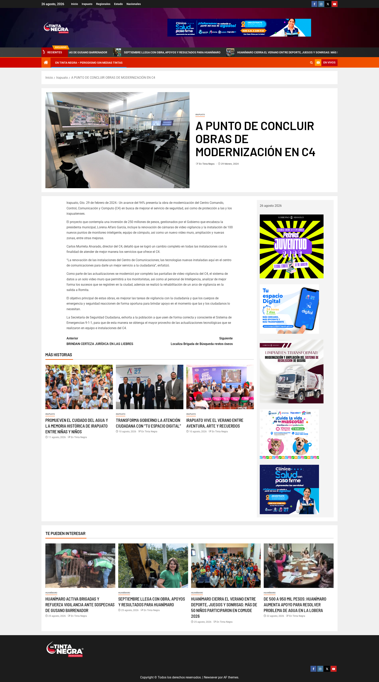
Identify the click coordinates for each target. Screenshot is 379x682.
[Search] (311, 62)
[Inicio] (46, 63)
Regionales (103, 4)
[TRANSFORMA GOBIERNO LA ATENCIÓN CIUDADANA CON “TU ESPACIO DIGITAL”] (149, 387)
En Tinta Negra (207, 163)
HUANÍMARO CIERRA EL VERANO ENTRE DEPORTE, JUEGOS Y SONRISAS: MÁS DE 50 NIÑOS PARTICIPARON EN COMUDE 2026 (268, 52)
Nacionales (134, 4)
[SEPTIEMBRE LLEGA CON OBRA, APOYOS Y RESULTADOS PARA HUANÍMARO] (153, 565)
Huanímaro (51, 593)
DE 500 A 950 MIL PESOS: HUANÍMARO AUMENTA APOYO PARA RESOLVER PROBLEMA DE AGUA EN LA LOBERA (295, 604)
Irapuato (87, 4)
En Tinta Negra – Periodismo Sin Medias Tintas (89, 62)
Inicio (74, 4)
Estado (118, 4)
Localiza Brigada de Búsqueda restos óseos (202, 341)
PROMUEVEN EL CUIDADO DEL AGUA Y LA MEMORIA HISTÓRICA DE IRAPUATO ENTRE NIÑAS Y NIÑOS (76, 426)
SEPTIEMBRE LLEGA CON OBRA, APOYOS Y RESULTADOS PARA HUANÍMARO (124, 52)
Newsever (210, 677)
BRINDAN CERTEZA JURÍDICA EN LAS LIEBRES (100, 341)
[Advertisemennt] (239, 27)
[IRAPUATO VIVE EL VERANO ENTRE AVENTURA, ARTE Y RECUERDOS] (220, 387)
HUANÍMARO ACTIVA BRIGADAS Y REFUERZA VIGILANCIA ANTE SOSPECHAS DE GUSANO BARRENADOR (79, 604)
